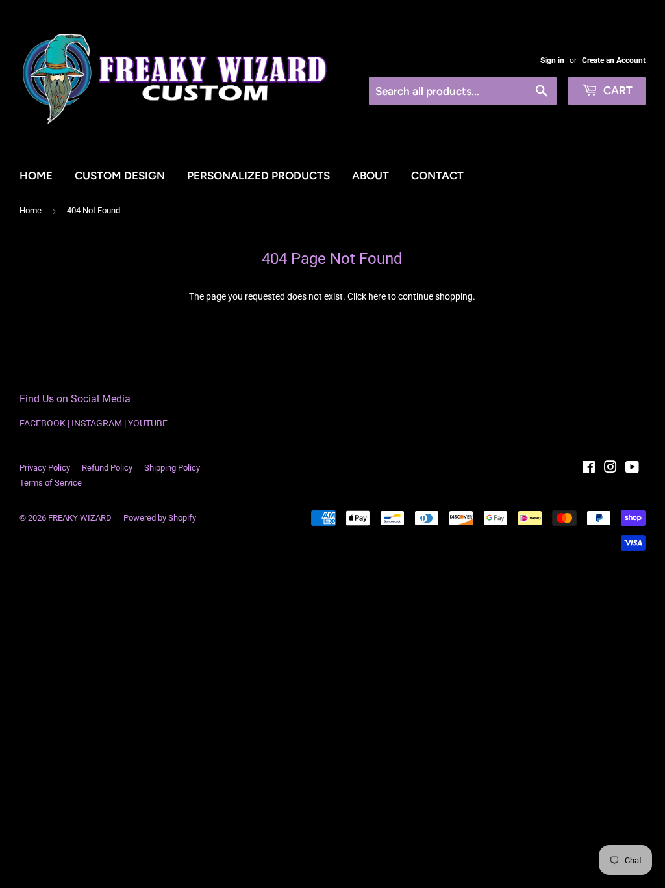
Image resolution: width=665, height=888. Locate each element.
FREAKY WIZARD (80, 518)
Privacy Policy (44, 468)
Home (36, 175)
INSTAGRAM (96, 423)
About (370, 175)
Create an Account (614, 60)
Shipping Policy (172, 468)
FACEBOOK (42, 423)
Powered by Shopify (159, 518)
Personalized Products (258, 175)
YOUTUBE (148, 423)
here (377, 296)
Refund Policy (107, 468)
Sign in (552, 60)
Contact (437, 175)
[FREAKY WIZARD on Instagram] (610, 469)
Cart (617, 90)
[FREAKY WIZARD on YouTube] (632, 469)
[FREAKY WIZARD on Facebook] (589, 469)
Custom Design (120, 175)
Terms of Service (50, 483)
